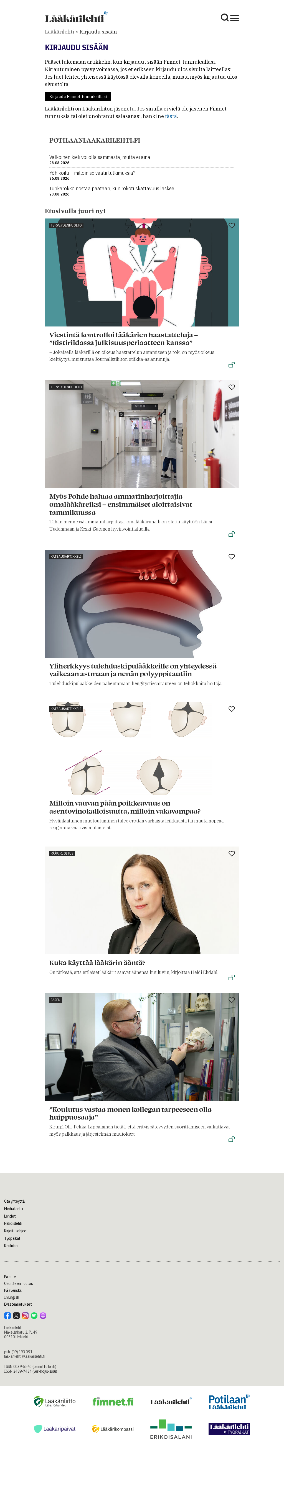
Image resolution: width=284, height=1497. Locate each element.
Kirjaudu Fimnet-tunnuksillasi (78, 96)
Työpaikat (12, 1238)
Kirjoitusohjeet (16, 1230)
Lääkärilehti (59, 32)
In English (11, 1297)
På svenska (13, 1290)
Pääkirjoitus (62, 853)
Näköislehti (13, 1223)
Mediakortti (13, 1208)
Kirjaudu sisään (98, 32)
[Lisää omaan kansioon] (232, 226)
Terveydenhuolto (66, 225)
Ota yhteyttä (14, 1201)
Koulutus (11, 1245)
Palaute (10, 1276)
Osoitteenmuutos (18, 1283)
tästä (171, 116)
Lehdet (10, 1216)
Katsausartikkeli (66, 556)
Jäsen (55, 999)
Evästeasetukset (18, 1304)
